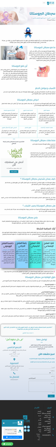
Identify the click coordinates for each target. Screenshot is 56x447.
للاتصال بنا (14, 377)
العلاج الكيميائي (37, 251)
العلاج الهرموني (6, 250)
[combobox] (53, 373)
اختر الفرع (53, 376)
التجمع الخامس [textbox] (32, 378)
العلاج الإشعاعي (50, 251)
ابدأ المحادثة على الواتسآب (13, 437)
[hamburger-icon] (44, 3)
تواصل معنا (14, 171)
